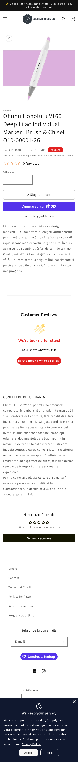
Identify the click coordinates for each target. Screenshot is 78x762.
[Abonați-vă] (62, 642)
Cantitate (8, 171)
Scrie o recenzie (39, 538)
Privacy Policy (31, 744)
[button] (5, 19)
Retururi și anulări (20, 606)
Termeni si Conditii (20, 587)
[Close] (74, 702)
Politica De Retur (19, 596)
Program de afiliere (21, 615)
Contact (13, 578)
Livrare (12, 568)
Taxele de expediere (26, 155)
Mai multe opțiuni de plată (39, 216)
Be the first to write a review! (39, 361)
